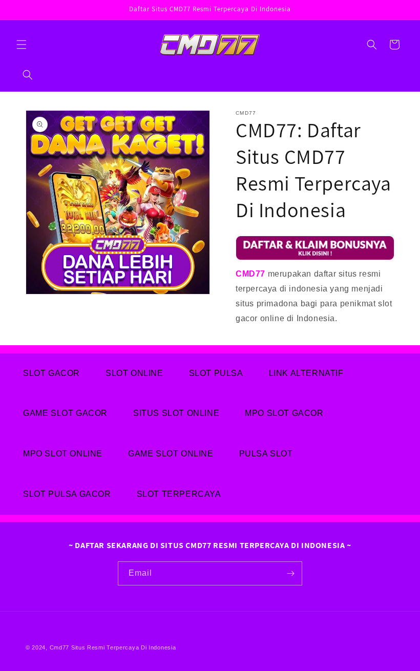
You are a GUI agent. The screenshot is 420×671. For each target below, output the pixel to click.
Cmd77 (60, 647)
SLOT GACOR (51, 373)
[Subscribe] (290, 573)
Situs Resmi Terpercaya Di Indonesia (123, 647)
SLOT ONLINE (134, 373)
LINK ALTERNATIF (306, 373)
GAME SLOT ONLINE (171, 453)
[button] (21, 44)
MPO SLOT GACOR (284, 413)
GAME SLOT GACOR (65, 413)
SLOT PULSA (216, 373)
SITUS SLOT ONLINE (176, 413)
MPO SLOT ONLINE (62, 453)
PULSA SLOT (266, 453)
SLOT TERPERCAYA (179, 494)
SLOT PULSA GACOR (67, 494)
